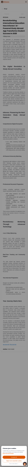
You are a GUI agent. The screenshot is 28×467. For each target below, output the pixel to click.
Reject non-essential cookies (14, 461)
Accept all (14, 457)
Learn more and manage (8, 453)
